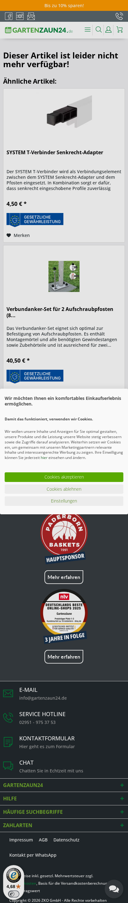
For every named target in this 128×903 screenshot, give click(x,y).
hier (44, 457)
